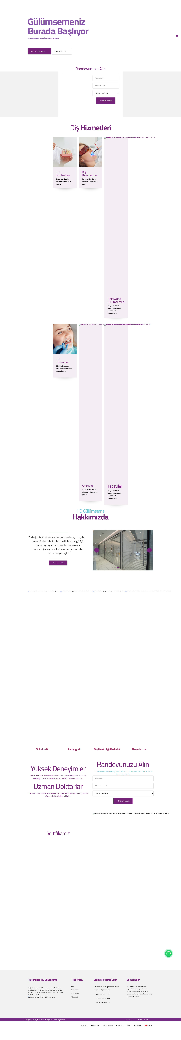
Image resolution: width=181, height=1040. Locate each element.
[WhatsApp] (168, 953)
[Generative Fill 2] (130, 215)
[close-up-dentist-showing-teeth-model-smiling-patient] (130, 402)
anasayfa (84, 1025)
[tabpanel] (123, 550)
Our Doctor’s (75, 989)
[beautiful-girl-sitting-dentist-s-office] (65, 339)
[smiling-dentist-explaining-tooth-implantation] (65, 152)
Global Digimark (59, 1019)
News (73, 986)
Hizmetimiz (120, 1025)
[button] (96, 550)
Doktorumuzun (107, 1025)
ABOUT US (129, 1019)
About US (74, 996)
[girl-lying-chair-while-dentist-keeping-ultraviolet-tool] (90, 152)
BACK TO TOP (143, 1019)
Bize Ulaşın (138, 1025)
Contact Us (75, 993)
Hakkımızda (95, 1025)
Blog (129, 1025)
